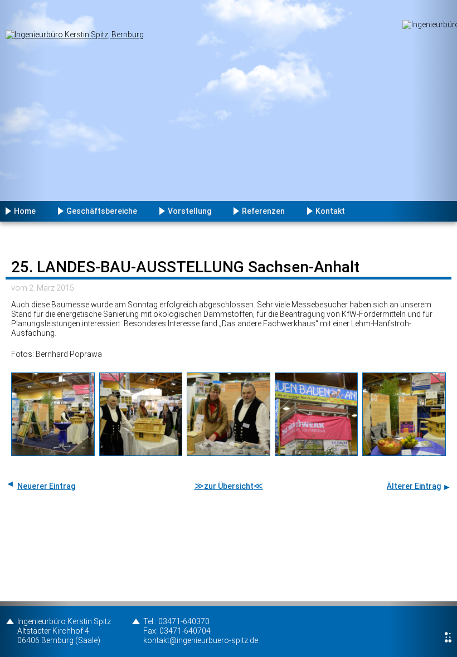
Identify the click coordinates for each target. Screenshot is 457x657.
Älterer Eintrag (414, 486)
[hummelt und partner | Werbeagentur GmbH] (448, 637)
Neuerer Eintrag (46, 486)
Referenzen (263, 211)
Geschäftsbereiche (101, 211)
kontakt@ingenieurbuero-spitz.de (200, 640)
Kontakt (330, 211)
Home (25, 211)
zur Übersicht (229, 486)
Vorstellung (189, 211)
